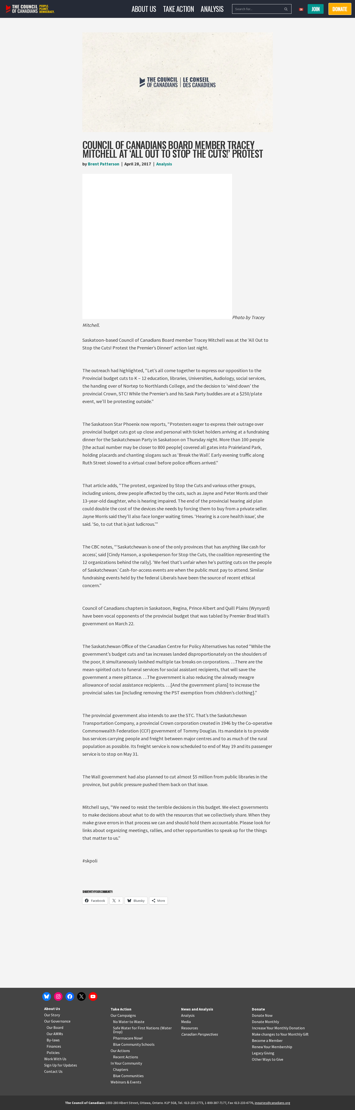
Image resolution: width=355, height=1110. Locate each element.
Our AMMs (55, 1033)
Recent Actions (125, 1056)
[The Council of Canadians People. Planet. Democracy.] (30, 9)
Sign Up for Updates (60, 1065)
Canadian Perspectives (199, 1034)
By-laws (53, 1040)
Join (316, 9)
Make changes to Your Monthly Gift (280, 1034)
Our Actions (120, 1050)
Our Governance (57, 1021)
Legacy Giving (263, 1053)
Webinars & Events (126, 1082)
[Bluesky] (46, 996)
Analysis (212, 9)
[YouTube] (93, 996)
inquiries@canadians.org (272, 1103)
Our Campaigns (123, 1015)
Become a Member (267, 1040)
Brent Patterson (103, 164)
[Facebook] (69, 996)
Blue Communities (128, 1075)
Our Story (52, 1014)
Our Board (55, 1027)
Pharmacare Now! (127, 1038)
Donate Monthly (265, 1021)
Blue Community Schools (134, 1044)
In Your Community (126, 1063)
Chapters (120, 1069)
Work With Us (55, 1058)
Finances (54, 1046)
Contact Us (53, 1071)
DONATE (340, 9)
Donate (258, 1009)
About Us (144, 9)
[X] (81, 996)
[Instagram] (58, 996)
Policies (53, 1052)
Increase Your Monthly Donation (278, 1027)
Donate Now (262, 1015)
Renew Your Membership (272, 1046)
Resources (189, 1027)
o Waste (137, 1021)
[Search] (286, 9)
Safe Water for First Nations (136, 1027)
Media (186, 1021)
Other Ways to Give (267, 1059)
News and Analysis (197, 1009)
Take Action (178, 9)
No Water (121, 1021)
